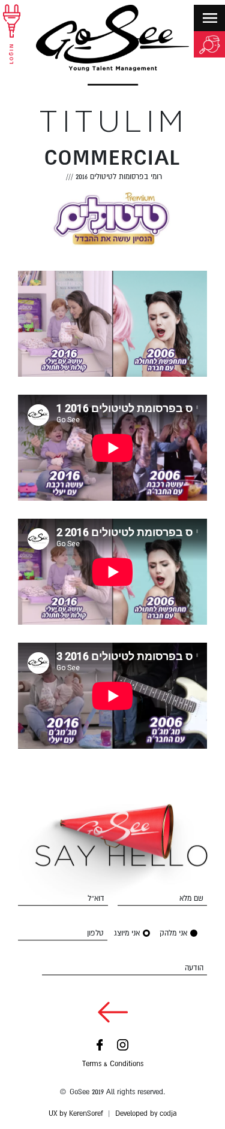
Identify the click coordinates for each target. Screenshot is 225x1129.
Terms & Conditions (112, 1064)
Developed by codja (146, 1113)
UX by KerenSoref (76, 1113)
